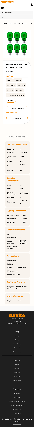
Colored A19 (23, 23)
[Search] (2, 17)
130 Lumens (11, 85)
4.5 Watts (18, 80)
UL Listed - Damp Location (15, 95)
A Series (15, 23)
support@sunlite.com (17, 319)
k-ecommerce (17, 424)
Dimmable (21, 85)
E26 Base (19, 90)
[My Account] (32, 5)
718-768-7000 (17, 321)
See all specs (10, 100)
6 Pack (9, 80)
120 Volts (10, 90)
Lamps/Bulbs (7, 23)
